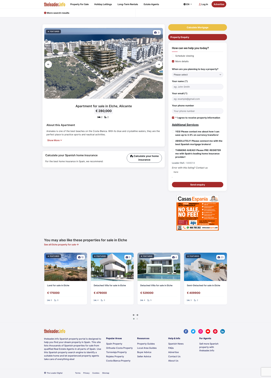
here (176, 172)
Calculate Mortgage (197, 27)
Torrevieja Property (116, 352)
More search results (57, 12)
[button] (134, 318)
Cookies (95, 373)
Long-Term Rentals (128, 4)
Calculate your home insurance (146, 158)
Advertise (219, 4)
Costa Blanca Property (118, 360)
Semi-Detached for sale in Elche (157, 285)
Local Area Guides (147, 347)
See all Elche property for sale (60, 244)
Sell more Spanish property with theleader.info (208, 347)
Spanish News (176, 343)
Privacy (86, 373)
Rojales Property (115, 356)
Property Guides (146, 343)
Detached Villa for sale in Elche (63, 285)
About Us (173, 360)
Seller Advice (144, 356)
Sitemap (105, 373)
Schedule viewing (184, 55)
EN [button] (188, 4)
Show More (53, 140)
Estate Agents (151, 4)
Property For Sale (79, 4)
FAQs (171, 347)
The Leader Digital (54, 373)
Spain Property (114, 343)
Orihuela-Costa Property (119, 347)
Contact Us (174, 356)
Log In (204, 4)
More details (182, 61)
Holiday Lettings (103, 4)
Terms (77, 373)
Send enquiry (197, 184)
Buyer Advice (144, 352)
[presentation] (48, 64)
